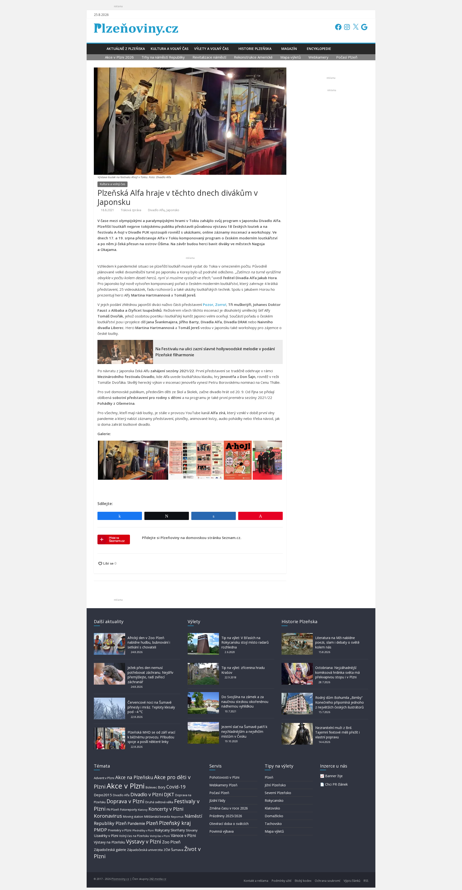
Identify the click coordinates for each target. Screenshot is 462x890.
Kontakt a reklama (256, 881)
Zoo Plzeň (171, 842)
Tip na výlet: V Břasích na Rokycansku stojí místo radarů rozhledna (245, 642)
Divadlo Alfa (156, 210)
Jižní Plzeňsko (275, 785)
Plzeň (152, 823)
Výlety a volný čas (211, 48)
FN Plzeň (113, 810)
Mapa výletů (290, 57)
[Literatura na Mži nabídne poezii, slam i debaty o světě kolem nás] (297, 635)
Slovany (192, 830)
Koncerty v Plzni (165, 809)
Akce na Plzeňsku (134, 777)
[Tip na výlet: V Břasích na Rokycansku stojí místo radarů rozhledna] (203, 635)
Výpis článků (352, 881)
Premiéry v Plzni (119, 830)
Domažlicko (274, 816)
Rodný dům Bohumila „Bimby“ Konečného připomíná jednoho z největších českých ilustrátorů (339, 702)
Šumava (177, 850)
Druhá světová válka (159, 802)
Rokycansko (274, 800)
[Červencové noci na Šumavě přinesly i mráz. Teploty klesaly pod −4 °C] (109, 700)
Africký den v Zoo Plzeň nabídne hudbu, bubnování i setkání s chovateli (149, 642)
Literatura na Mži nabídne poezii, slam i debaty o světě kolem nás (337, 642)
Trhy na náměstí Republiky (163, 57)
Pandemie (136, 823)
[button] (133, 460)
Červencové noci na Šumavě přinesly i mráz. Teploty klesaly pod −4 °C (151, 707)
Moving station (133, 817)
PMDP (100, 830)
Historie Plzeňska (254, 48)
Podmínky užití (281, 881)
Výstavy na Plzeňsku (109, 842)
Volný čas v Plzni (160, 836)
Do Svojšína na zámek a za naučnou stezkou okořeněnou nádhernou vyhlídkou (244, 701)
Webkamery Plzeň (223, 785)
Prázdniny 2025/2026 (225, 816)
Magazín (289, 48)
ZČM (167, 850)
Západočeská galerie (110, 849)
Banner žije (334, 776)
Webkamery (318, 57)
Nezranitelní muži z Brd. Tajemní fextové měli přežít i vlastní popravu (337, 732)
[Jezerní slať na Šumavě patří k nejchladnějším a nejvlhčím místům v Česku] (203, 724)
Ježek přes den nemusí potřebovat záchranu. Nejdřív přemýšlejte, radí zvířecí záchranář (150, 674)
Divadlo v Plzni (146, 794)
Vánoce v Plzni (183, 835)
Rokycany (162, 830)
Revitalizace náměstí (209, 57)
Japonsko (173, 210)
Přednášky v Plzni (143, 830)
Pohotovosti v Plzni (224, 777)
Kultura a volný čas (169, 48)
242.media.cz (157, 879)
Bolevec (151, 787)
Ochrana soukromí (327, 881)
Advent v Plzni (104, 778)
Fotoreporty (128, 809)
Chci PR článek (336, 784)
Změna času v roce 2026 (228, 808)
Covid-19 (176, 786)
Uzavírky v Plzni (106, 835)
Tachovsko (273, 823)
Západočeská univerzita (145, 850)
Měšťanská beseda (157, 817)
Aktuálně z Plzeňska (126, 48)
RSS (366, 881)
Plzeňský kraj (175, 822)
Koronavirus (108, 815)
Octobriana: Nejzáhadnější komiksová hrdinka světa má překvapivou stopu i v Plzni (337, 672)
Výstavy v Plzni (143, 841)
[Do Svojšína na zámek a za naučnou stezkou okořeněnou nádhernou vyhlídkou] (203, 694)
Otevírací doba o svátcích (229, 823)
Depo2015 (103, 794)
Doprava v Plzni (125, 801)
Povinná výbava (221, 831)
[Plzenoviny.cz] (99, 49)
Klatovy (143, 809)
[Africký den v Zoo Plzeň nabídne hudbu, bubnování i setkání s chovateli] (109, 635)
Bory (161, 787)
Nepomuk (177, 816)
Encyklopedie (319, 48)
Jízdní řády (217, 800)
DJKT (169, 794)
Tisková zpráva (131, 210)
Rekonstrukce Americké (253, 57)
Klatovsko (272, 808)
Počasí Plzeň (346, 57)
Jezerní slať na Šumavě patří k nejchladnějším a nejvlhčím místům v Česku (244, 731)
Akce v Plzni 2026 (119, 57)
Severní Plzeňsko (278, 792)
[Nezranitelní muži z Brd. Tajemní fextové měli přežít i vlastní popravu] (297, 725)
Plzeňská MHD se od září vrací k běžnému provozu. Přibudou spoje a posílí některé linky (151, 737)
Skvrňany (178, 830)
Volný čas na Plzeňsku (134, 836)
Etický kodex (303, 881)
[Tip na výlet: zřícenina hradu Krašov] (203, 665)
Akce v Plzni (126, 786)
